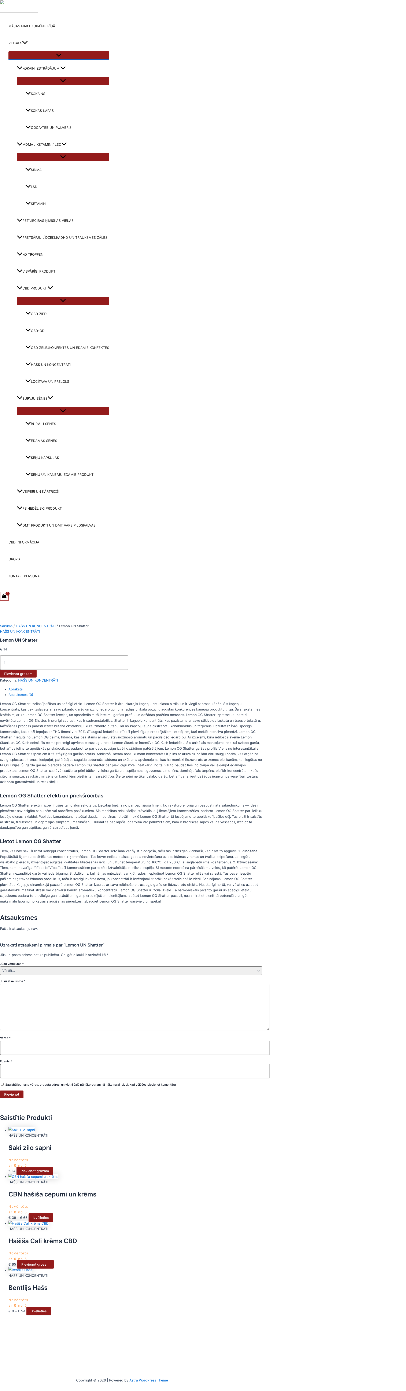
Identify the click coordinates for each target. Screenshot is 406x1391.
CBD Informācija (23, 542)
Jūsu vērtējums (12, 964)
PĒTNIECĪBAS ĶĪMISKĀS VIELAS (48, 220)
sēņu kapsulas (45, 457)
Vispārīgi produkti (39, 271)
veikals (15, 43)
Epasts (6, 1061)
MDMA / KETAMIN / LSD (41, 144)
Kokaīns (38, 94)
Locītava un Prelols (50, 381)
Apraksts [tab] (15, 689)
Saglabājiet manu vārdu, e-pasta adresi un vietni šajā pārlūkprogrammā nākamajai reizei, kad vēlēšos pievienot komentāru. (91, 1084)
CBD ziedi (39, 314)
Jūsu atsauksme (12, 981)
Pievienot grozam (18, 674)
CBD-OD (38, 331)
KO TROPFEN (32, 254)
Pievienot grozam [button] (35, 1171)
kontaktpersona (24, 576)
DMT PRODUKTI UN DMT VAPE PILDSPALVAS (59, 525)
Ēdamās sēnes (44, 441)
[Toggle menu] (58, 55)
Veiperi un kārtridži (40, 491)
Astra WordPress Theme (148, 1380)
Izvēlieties (41, 1217)
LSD (34, 187)
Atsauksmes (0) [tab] (20, 695)
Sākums (6, 626)
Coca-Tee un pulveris (51, 127)
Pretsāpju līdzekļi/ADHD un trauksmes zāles (64, 237)
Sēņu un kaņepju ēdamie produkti (62, 474)
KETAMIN (38, 204)
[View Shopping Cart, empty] (4, 596)
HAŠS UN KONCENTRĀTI (51, 364)
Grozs (14, 559)
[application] (25, 42)
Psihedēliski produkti (42, 508)
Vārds (5, 1038)
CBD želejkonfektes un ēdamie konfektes (70, 348)
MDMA (36, 170)
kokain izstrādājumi (41, 68)
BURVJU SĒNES (35, 398)
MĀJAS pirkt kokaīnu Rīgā (31, 26)
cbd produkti (35, 288)
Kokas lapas (42, 110)
